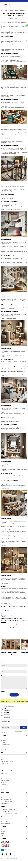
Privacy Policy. (4, 732)
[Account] (21, 5)
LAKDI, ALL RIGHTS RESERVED (10, 858)
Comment (3, 675)
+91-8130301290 (7, 710)
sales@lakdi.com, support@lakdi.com (10, 809)
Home (2, 10)
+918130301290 (6, 811)
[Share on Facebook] (6, 627)
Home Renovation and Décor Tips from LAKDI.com (12, 618)
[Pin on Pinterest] (14, 627)
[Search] (23, 5)
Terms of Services (18, 731)
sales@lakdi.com (7, 713)
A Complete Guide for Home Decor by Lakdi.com (11, 624)
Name (2, 662)
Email (2, 669)
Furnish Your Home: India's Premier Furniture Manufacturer (13, 613)
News (6, 10)
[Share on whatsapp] (10, 627)
